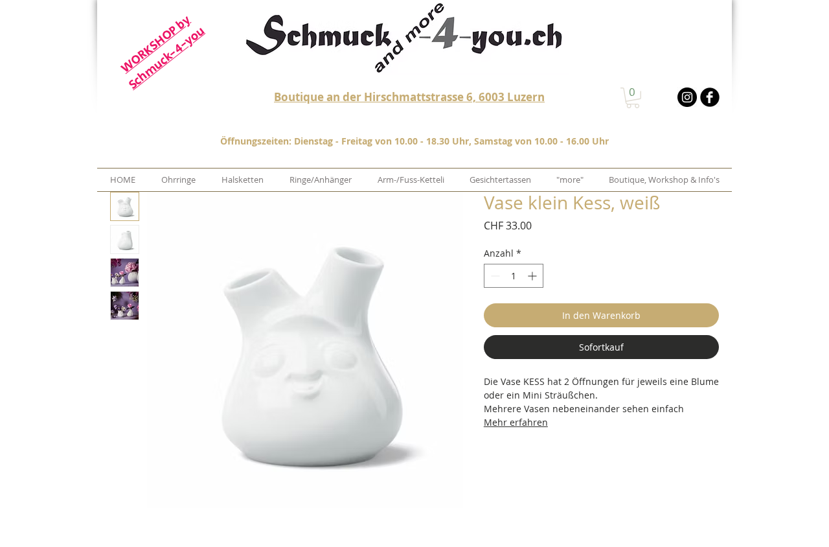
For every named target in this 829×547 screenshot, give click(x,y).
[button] (632, 97)
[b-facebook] (710, 97)
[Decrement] (494, 275)
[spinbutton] (513, 275)
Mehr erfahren (516, 422)
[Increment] (533, 275)
